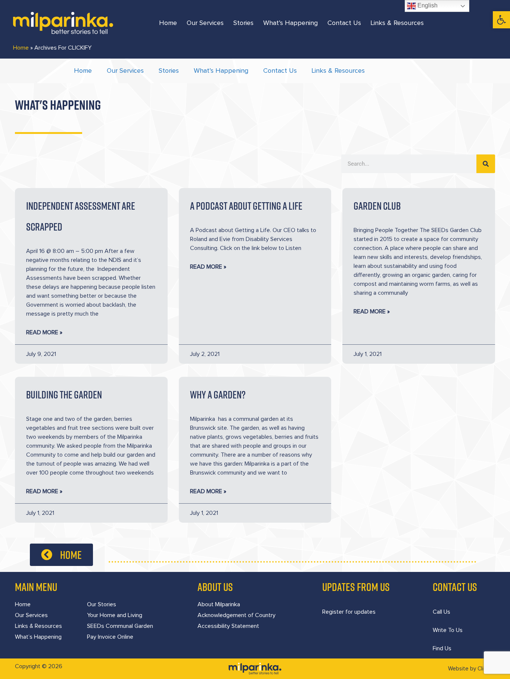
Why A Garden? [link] (218, 394)
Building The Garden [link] (64, 394)
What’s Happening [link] (290, 23)
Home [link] (168, 23)
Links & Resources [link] (397, 23)
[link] (501, 19)
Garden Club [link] (377, 205)
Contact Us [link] (344, 23)
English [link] (427, 5)
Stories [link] (243, 23)
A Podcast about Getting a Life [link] (246, 205)
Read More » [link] (44, 332)
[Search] (485, 163)
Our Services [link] (205, 23)
